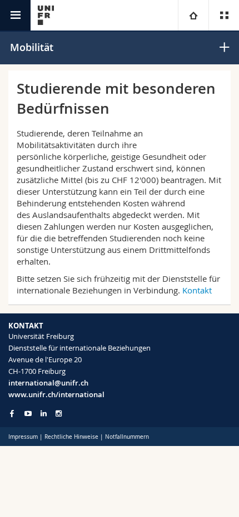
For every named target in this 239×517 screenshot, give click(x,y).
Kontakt (197, 290)
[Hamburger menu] (15, 15)
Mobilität (31, 47)
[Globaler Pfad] (193, 15)
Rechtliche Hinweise (71, 436)
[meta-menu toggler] (223, 15)
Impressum (23, 436)
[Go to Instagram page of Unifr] (59, 413)
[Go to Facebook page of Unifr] (12, 413)
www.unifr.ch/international (56, 394)
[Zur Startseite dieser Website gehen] (46, 15)
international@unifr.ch (48, 383)
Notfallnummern (127, 436)
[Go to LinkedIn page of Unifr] (44, 413)
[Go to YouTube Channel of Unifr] (28, 413)
